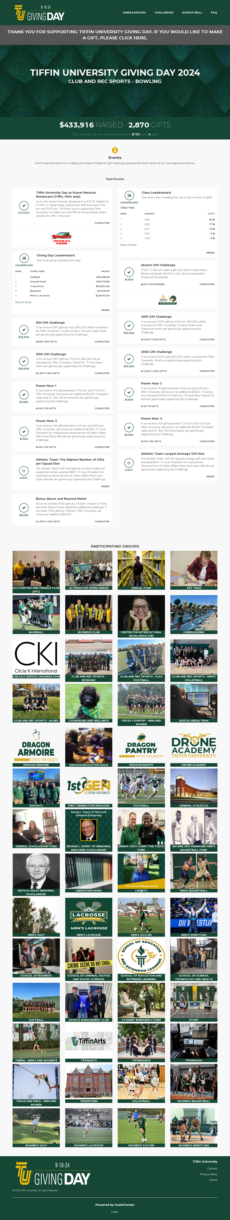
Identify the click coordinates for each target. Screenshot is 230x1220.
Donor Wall (192, 12)
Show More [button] (23, 302)
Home (213, 1180)
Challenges (164, 12)
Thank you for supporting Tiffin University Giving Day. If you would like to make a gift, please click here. (115, 35)
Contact (212, 1168)
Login (114, 1211)
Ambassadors (134, 12)
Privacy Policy (208, 1174)
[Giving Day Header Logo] (39, 13)
